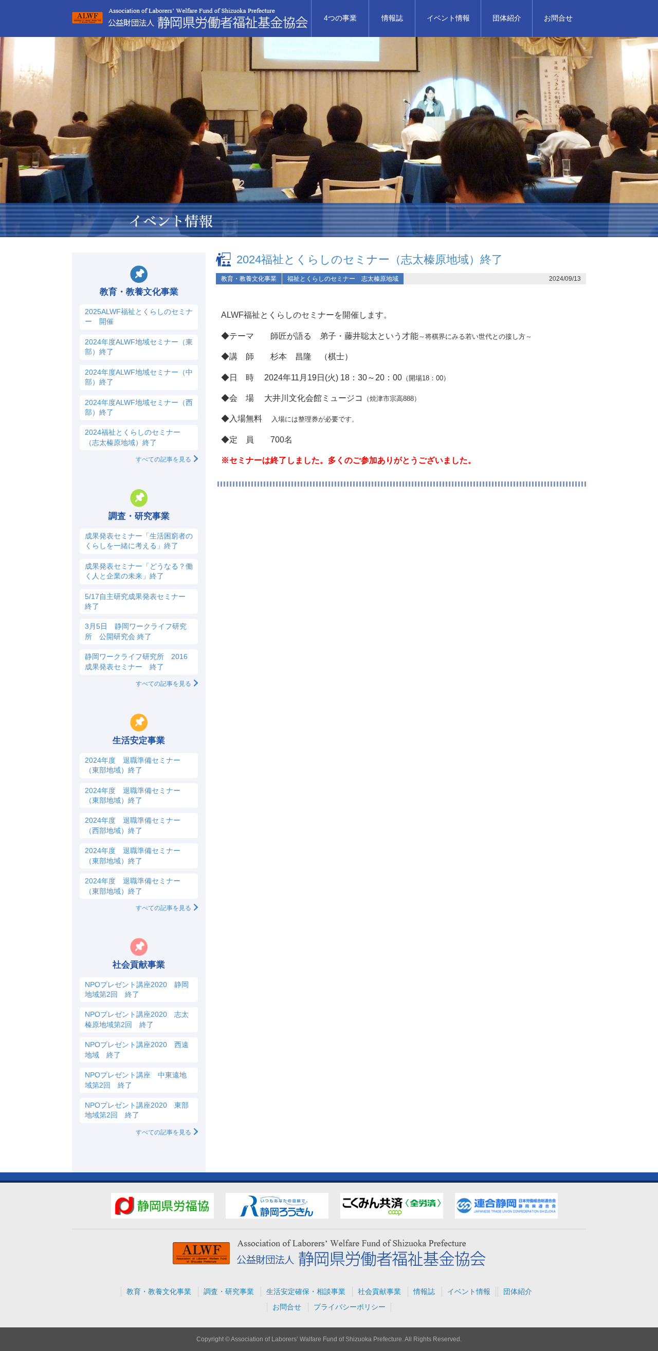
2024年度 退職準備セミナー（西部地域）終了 (132, 825)
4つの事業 (340, 18)
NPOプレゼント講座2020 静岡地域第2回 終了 (137, 989)
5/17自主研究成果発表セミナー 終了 (135, 601)
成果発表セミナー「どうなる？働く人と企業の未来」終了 (139, 571)
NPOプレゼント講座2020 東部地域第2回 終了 (137, 1110)
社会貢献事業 (379, 1291)
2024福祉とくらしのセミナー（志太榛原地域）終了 (369, 259)
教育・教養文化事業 (249, 278)
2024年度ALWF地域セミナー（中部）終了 (139, 377)
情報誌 (392, 18)
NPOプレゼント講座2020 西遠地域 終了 (137, 1049)
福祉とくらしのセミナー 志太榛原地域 (342, 278)
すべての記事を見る (163, 459)
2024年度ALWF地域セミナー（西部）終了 (139, 407)
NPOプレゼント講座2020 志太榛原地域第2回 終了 (137, 1019)
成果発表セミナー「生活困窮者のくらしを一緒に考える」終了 (139, 541)
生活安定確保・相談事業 (305, 1291)
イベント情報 (448, 18)
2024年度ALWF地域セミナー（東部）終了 (139, 347)
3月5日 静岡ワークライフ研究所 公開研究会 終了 (136, 631)
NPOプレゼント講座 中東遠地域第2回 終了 (136, 1080)
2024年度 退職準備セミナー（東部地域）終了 (132, 765)
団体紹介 (506, 18)
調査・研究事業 (229, 1291)
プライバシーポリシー (350, 1307)
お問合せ (558, 18)
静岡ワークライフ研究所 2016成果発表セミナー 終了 (136, 661)
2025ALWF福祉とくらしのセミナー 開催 (139, 316)
